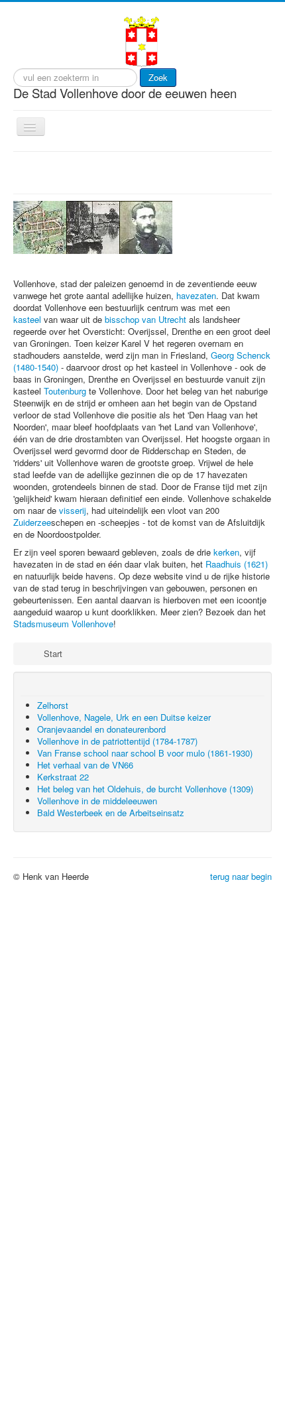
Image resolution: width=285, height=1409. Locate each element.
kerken (226, 658)
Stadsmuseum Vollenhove (63, 729)
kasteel (27, 425)
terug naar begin (241, 982)
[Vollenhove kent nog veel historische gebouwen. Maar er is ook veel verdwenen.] (39, 225)
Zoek (158, 77)
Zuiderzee (32, 628)
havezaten (196, 401)
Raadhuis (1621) (236, 670)
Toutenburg (65, 497)
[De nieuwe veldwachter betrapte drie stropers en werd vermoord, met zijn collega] (145, 225)
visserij (72, 616)
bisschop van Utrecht (145, 425)
